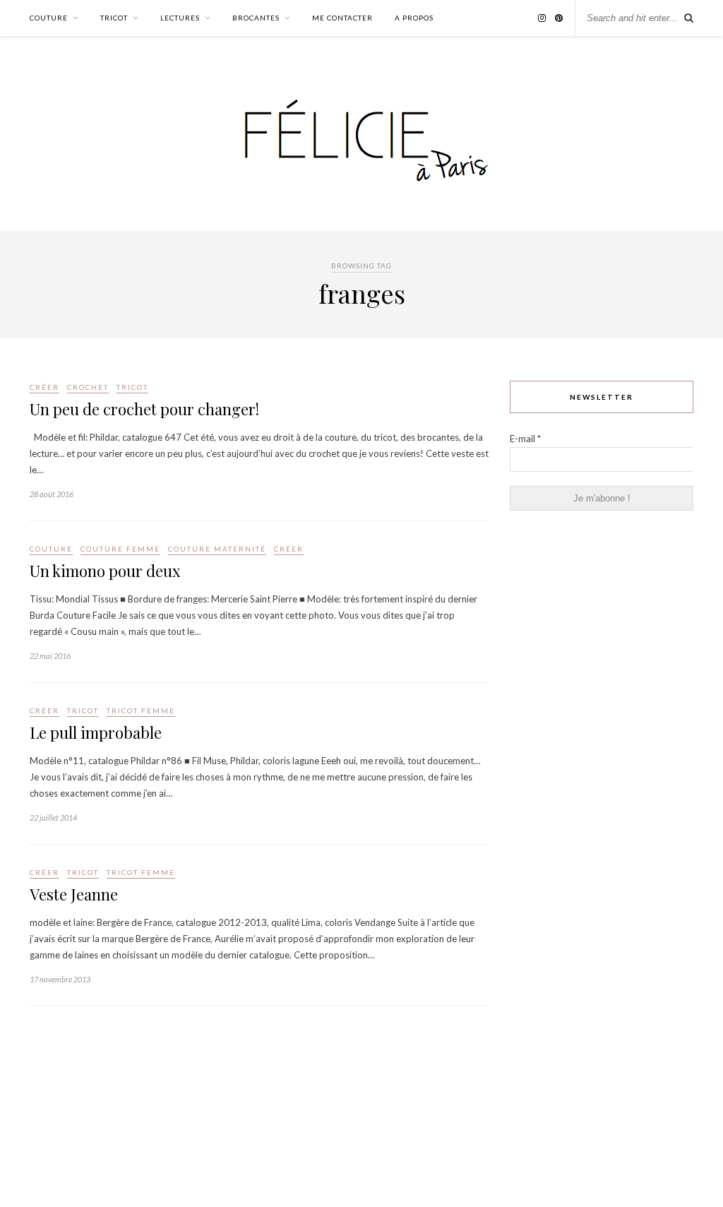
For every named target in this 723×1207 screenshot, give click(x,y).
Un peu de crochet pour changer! (144, 409)
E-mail (525, 438)
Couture (49, 17)
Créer (44, 387)
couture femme (120, 549)
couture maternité (217, 549)
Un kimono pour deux (105, 570)
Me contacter (342, 17)
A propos (414, 17)
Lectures (180, 17)
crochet (88, 387)
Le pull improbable (96, 732)
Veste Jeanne (74, 894)
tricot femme (141, 710)
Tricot (114, 17)
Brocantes (256, 17)
